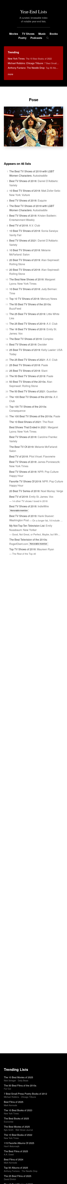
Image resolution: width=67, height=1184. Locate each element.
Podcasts (36, 38)
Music (42, 34)
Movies (13, 34)
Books (54, 34)
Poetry (22, 38)
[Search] (47, 38)
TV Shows (28, 34)
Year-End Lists (33, 11)
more (10, 74)
